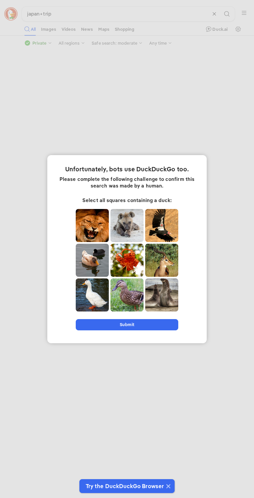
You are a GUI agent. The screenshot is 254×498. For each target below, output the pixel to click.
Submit (127, 324)
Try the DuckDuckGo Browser (125, 486)
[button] (167, 486)
